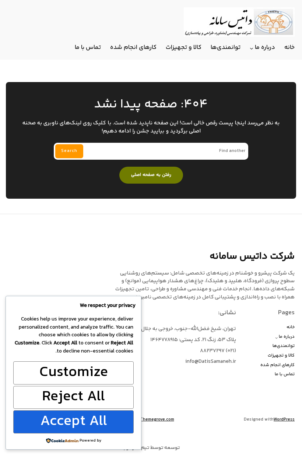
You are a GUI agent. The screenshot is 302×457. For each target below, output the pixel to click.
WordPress (284, 419)
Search (69, 151)
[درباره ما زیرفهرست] (251, 48)
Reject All (73, 397)
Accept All (73, 421)
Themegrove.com (157, 419)
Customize (73, 372)
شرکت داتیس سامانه (252, 256)
